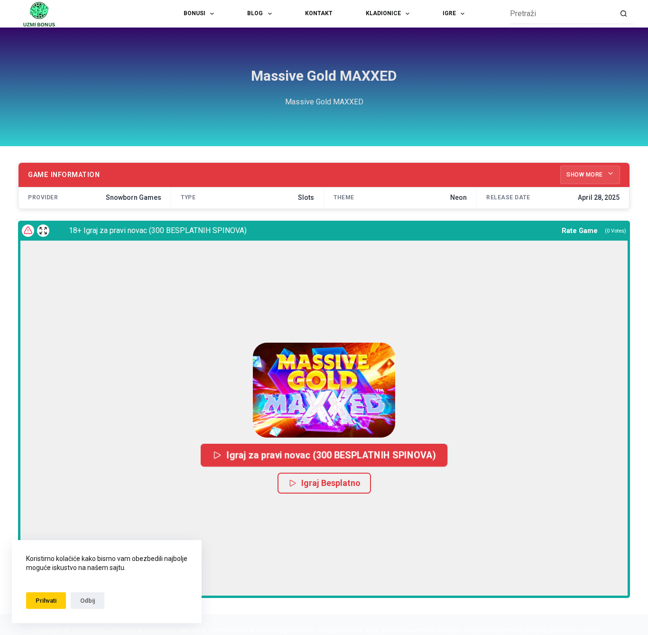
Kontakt (319, 13)
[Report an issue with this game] (28, 230)
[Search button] (623, 14)
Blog (255, 13)
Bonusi (194, 13)
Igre (449, 13)
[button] (324, 390)
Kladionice (383, 13)
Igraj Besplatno (331, 483)
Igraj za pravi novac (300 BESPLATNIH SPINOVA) (331, 454)
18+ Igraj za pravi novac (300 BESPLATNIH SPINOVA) (152, 230)
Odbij (87, 600)
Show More (585, 174)
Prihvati (46, 600)
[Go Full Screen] (43, 230)
